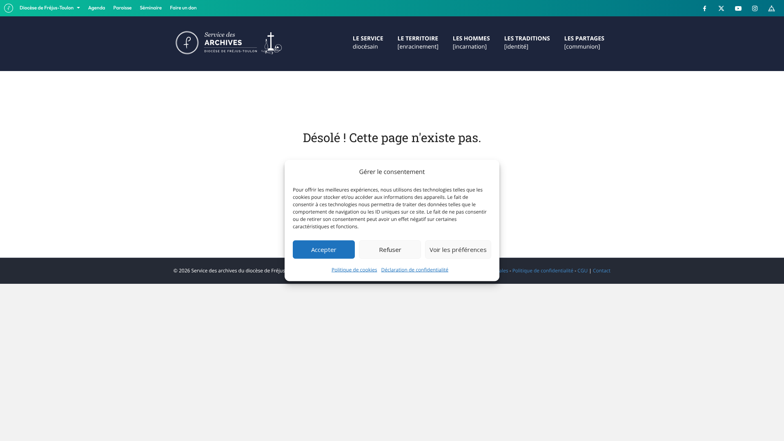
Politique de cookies (354, 269)
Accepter (323, 249)
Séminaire (151, 8)
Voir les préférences (458, 249)
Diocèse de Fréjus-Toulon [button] (47, 8)
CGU (582, 270)
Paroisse (123, 8)
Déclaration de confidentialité (415, 269)
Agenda (96, 8)
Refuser (390, 249)
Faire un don (183, 8)
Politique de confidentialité (542, 270)
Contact (601, 270)
